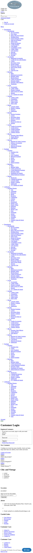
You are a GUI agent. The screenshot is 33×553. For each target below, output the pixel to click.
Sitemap (6, 545)
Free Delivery (7, 517)
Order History (8, 547)
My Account (7, 519)
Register (6, 523)
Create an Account (9, 24)
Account (3, 419)
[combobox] (8, 16)
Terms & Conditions (9, 534)
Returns (6, 544)
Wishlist (6, 520)
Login (5, 522)
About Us (6, 530)
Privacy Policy (8, 533)
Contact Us (7, 536)
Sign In (6, 22)
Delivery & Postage (9, 531)
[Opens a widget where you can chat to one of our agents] (26, 550)
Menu (2, 26)
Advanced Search (5, 18)
